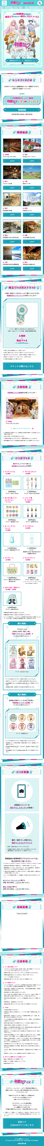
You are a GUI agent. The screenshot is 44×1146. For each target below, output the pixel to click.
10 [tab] (30, 428)
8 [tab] (26, 428)
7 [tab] (24, 428)
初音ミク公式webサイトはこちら (22, 1123)
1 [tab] (14, 428)
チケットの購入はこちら (22, 366)
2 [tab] (15, 428)
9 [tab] (28, 428)
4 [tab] (19, 428)
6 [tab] (22, 428)
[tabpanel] (22, 411)
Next (32, 428)
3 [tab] (17, 428)
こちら (17, 883)
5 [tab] (21, 428)
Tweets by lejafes (22, 913)
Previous (11, 428)
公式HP (12, 161)
